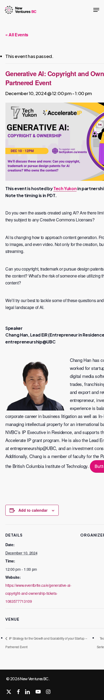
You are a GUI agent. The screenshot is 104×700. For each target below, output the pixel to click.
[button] (96, 10)
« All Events (16, 35)
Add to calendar (32, 510)
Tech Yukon (65, 188)
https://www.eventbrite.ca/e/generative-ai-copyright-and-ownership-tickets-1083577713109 (38, 593)
